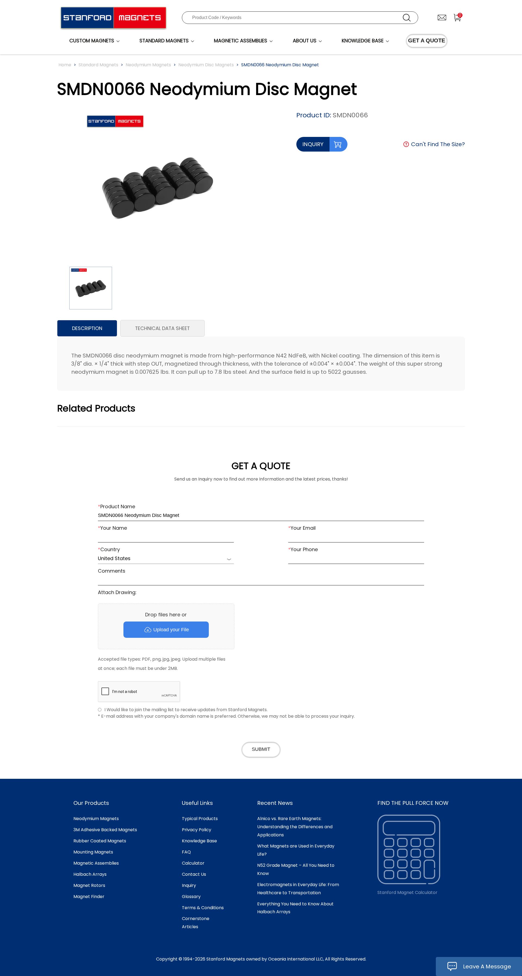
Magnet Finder (88, 896)
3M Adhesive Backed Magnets (105, 830)
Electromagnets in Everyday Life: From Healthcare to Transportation (298, 888)
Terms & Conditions (203, 908)
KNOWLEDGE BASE (363, 40)
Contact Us (194, 874)
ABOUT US (304, 40)
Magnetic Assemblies (96, 863)
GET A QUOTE (426, 40)
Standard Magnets (98, 65)
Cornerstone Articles (195, 922)
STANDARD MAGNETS (164, 40)
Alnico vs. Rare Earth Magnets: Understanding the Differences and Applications (295, 826)
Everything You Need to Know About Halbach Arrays (295, 908)
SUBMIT (261, 749)
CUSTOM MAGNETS (91, 40)
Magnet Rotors (89, 885)
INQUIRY (313, 144)
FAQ (186, 852)
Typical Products (200, 818)
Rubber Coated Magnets (99, 841)
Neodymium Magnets (148, 65)
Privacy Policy (196, 830)
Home (64, 65)
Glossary (191, 896)
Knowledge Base (199, 841)
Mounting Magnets (93, 852)
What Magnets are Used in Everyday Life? (295, 850)
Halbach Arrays (90, 874)
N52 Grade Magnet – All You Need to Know (295, 869)
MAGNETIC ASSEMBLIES (240, 40)
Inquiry (189, 885)
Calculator (193, 863)
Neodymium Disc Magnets (206, 65)
